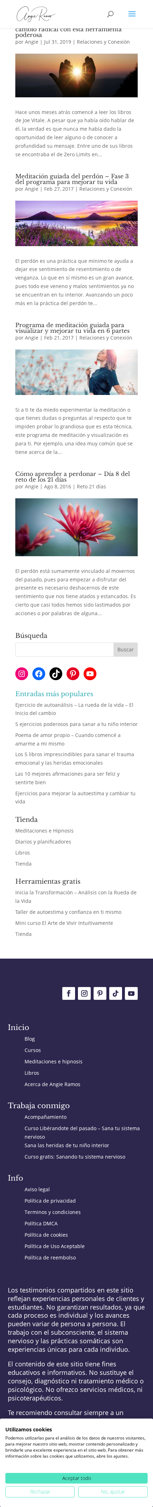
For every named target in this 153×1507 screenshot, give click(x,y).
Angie (31, 41)
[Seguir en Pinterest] (100, 993)
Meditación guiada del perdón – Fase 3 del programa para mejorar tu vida (72, 179)
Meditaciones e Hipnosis (44, 830)
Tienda (23, 863)
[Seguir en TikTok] (115, 993)
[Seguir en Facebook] (68, 993)
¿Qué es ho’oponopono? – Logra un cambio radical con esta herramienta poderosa (68, 29)
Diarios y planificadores (43, 841)
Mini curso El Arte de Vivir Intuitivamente (64, 923)
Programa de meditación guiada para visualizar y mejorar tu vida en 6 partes (72, 327)
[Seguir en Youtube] (131, 993)
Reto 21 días (91, 486)
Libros (22, 852)
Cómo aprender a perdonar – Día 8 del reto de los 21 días (72, 476)
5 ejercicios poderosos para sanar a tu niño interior (76, 724)
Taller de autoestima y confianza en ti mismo (68, 912)
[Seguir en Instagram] (84, 993)
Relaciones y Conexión (103, 41)
